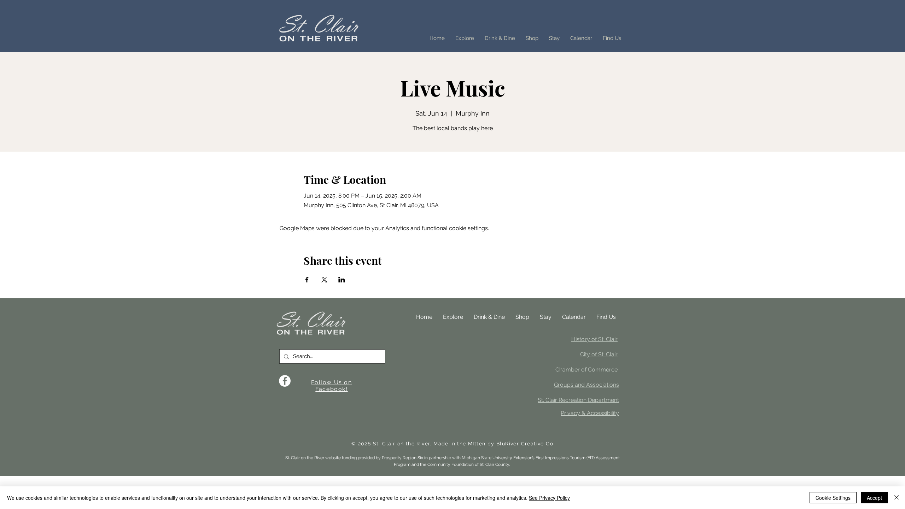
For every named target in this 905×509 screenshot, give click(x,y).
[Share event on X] (324, 279)
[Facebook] (285, 381)
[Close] (896, 497)
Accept (874, 497)
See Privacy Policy (549, 497)
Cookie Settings (833, 497)
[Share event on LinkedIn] (341, 279)
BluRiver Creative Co (524, 443)
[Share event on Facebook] (307, 279)
